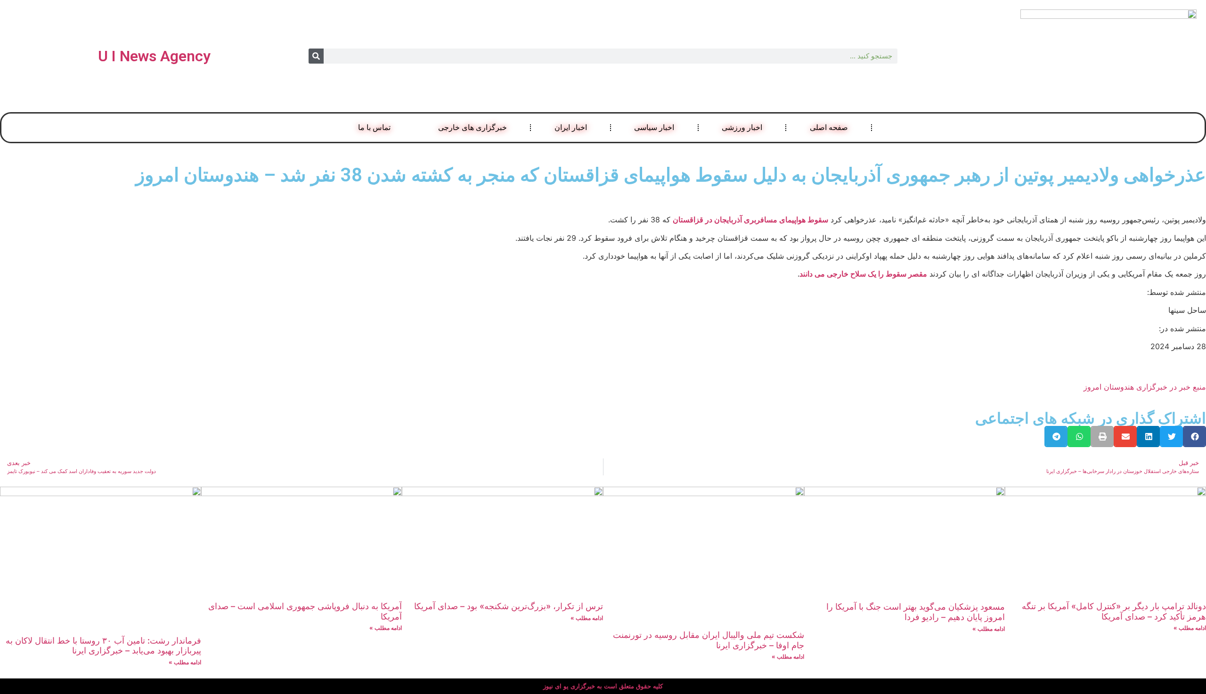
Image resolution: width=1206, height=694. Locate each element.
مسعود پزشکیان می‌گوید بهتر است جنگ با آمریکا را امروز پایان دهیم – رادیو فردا (915, 612)
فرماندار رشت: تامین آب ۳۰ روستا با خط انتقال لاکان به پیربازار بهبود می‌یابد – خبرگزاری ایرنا (103, 646)
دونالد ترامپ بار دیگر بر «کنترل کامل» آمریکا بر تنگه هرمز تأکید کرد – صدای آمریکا (1114, 611)
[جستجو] (316, 56)
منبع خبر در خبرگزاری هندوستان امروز (1145, 387)
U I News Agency (154, 56)
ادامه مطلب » (1189, 627)
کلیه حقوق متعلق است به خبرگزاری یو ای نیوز (603, 686)
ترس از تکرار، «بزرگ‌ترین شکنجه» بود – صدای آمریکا (508, 606)
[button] (1194, 436)
